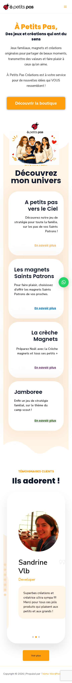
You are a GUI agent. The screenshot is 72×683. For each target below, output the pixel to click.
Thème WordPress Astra (55, 673)
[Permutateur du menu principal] (65, 6)
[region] (36, 566)
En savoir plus (45, 245)
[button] (33, 637)
